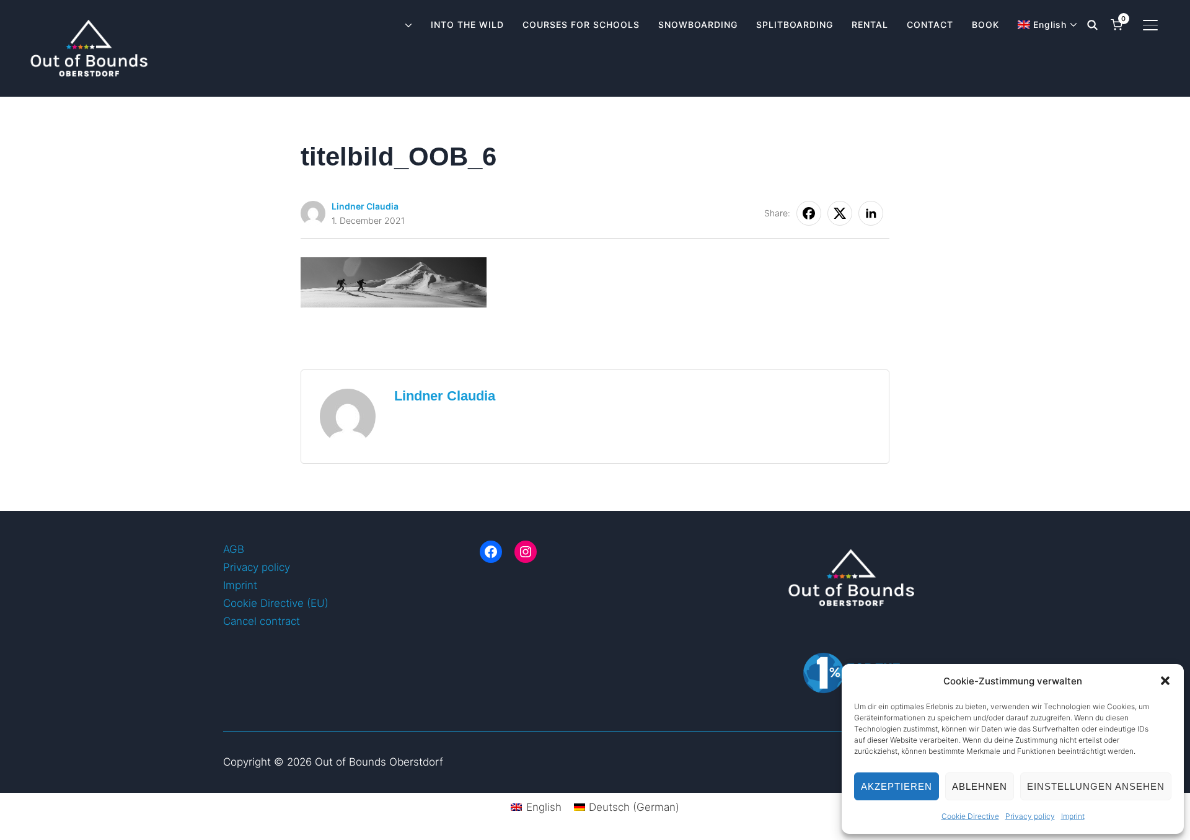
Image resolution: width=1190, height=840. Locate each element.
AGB (233, 549)
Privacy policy (1030, 816)
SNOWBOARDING (698, 24)
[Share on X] (839, 213)
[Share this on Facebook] (808, 213)
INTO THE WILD (467, 24)
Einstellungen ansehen (1096, 786)
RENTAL (870, 24)
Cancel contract (261, 621)
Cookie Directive (970, 816)
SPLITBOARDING (794, 24)
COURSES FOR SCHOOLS (581, 24)
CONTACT (930, 24)
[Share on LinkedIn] (870, 213)
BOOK (985, 24)
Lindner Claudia (365, 206)
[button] (1165, 680)
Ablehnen (979, 786)
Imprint (1073, 816)
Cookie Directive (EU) (275, 603)
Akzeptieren (896, 786)
